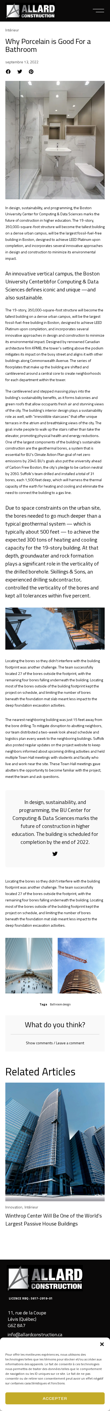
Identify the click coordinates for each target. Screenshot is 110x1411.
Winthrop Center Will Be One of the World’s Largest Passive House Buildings (53, 1219)
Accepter (55, 1398)
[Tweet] (55, 854)
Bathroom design (60, 1004)
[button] (102, 1344)
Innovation (13, 1207)
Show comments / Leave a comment (55, 1043)
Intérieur (12, 30)
